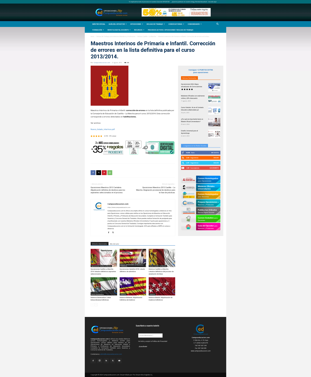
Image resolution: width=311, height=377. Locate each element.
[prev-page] (92, 304)
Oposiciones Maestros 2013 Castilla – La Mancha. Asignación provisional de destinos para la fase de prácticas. (155, 190)
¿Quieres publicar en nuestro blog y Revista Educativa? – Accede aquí (194, 2)
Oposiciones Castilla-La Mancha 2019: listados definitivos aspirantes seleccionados (103, 271)
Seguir (216, 158)
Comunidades (194, 24)
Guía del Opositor (117, 24)
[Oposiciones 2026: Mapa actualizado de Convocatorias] (214, 87)
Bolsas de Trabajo (155, 24)
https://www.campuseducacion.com (119, 207)
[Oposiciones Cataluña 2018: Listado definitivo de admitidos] (133, 258)
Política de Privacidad (159, 341)
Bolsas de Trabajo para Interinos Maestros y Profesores (116, 36)
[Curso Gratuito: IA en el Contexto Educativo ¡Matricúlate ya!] (214, 110)
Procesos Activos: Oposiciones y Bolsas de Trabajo (170, 30)
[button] (217, 24)
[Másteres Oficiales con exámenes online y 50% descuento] (214, 99)
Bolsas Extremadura (97, 294)
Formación (97, 30)
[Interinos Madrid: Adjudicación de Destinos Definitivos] (162, 286)
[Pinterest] (104, 172)
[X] (98, 172)
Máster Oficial (98, 24)
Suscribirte (214, 168)
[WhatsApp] (109, 172)
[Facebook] (93, 172)
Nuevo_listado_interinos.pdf (103, 129)
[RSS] (106, 360)
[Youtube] (119, 360)
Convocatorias (175, 24)
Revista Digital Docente (118, 30)
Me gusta (215, 152)
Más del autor (114, 244)
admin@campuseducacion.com (111, 354)
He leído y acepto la (152, 341)
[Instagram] (99, 360)
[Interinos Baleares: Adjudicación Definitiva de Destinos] (133, 286)
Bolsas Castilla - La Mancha (147, 36)
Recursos (138, 30)
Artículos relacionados (99, 244)
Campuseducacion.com (102, 62)
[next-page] (96, 304)
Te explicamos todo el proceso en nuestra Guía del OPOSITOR (149, 2)
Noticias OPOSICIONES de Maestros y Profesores (131, 265)
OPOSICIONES (135, 24)
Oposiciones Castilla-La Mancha (101, 266)
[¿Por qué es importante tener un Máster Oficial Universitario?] (214, 122)
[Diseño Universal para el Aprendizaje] (214, 134)
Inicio (92, 36)
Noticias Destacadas (189, 78)
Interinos (123, 294)
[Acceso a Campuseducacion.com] (200, 335)
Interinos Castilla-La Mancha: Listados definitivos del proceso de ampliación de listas (161, 271)
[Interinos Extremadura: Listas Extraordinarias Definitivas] (104, 286)
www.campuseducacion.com (201, 351)
